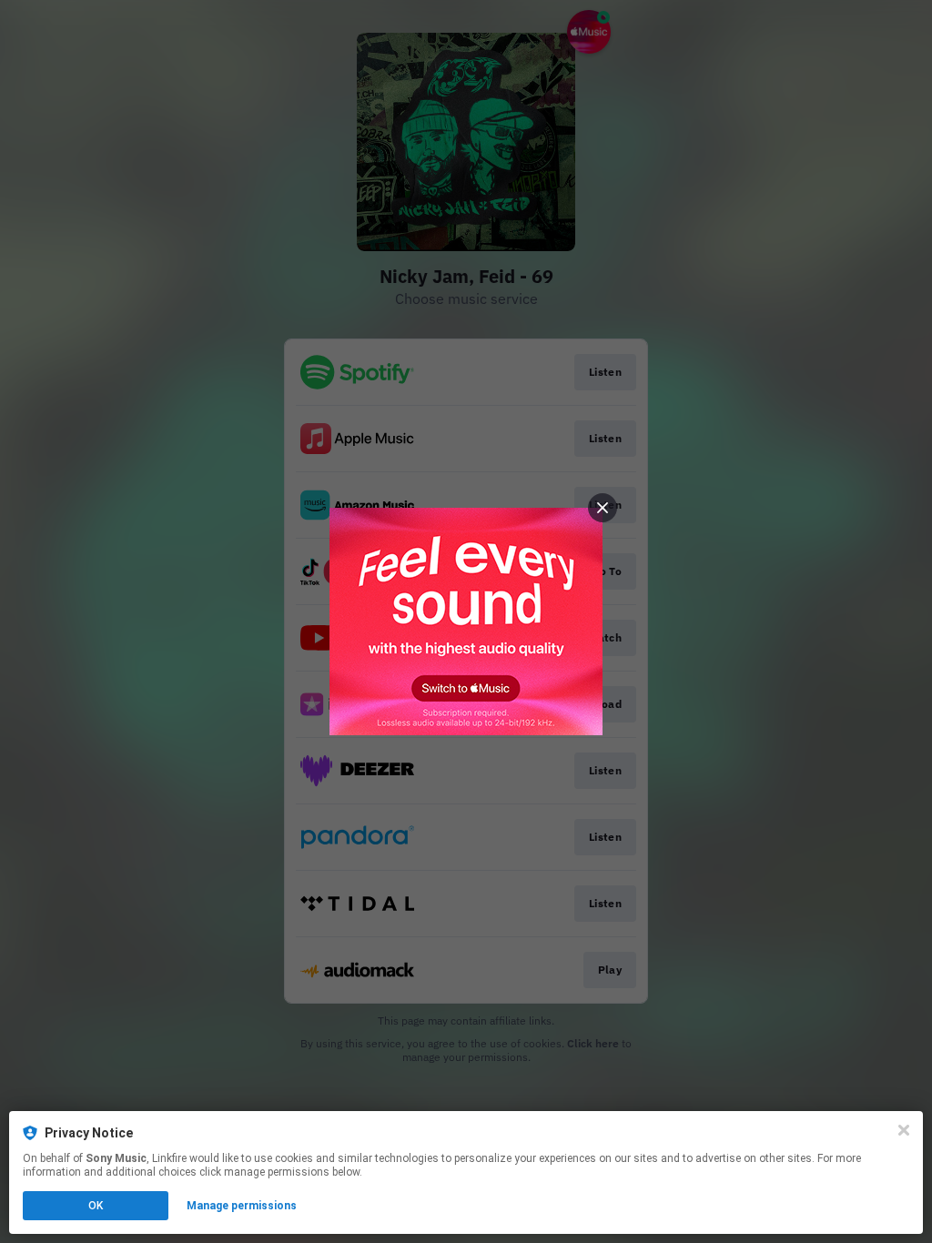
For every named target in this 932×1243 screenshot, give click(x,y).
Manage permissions (242, 1205)
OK (95, 1205)
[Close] (903, 1130)
